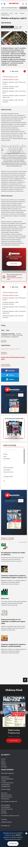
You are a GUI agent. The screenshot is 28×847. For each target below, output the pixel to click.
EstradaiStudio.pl (5, 798)
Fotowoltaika (6, 469)
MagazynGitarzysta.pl (6, 795)
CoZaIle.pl (3, 780)
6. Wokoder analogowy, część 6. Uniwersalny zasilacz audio (14, 96)
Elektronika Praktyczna (7, 809)
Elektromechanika (8, 467)
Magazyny (3, 763)
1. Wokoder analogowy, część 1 (10, 76)
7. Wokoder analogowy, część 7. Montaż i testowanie (12, 100)
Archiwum (3, 765)
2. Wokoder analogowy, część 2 (10, 79)
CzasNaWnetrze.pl (5, 786)
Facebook (11, 370)
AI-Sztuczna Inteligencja (12, 7)
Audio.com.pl (4, 793)
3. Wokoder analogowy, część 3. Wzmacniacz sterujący (14, 83)
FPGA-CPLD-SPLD (8, 472)
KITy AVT (3, 759)
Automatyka (6, 458)
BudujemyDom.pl (5, 777)
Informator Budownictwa (7, 782)
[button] (2, 712)
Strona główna (4, 13)
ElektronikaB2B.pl (5, 805)
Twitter (11, 375)
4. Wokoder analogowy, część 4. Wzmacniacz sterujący (10, 87)
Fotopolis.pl (4, 819)
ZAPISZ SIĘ (13, 843)
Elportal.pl (3, 811)
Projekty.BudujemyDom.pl (7, 779)
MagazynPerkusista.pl (6, 796)
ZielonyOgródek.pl (5, 784)
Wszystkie (23, 7)
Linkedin (11, 379)
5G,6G (2, 7)
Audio (16, 13)
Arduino (5, 454)
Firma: (3, 325)
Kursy (11, 13)
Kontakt (3, 761)
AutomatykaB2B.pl (5, 807)
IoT (4, 481)
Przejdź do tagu (23, 542)
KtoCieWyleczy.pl (5, 825)
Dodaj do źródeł (6, 26)
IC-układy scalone (8, 476)
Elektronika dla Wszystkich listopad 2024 (13, 358)
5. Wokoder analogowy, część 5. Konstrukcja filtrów (14, 91)
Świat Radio (4, 813)
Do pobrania (4, 766)
